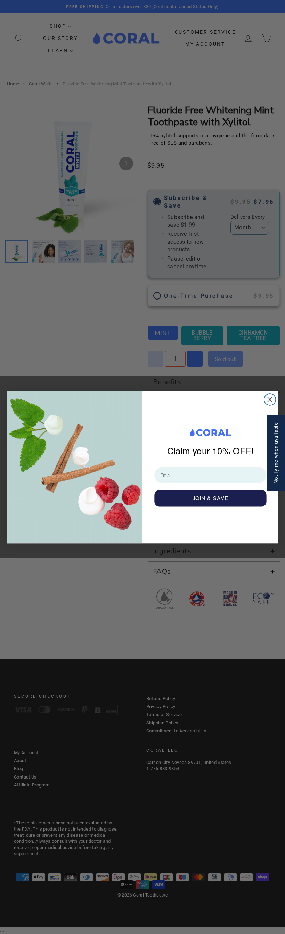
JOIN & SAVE (211, 498)
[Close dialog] (270, 399)
